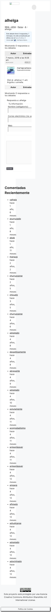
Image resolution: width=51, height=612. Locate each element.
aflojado (14, 504)
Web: (10, 125)
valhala (13, 199)
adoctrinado (16, 561)
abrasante (15, 371)
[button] (34, 7)
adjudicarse (15, 523)
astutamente (16, 409)
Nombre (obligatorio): (18, 107)
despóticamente (18, 352)
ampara (13, 485)
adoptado (14, 333)
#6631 (27, 62)
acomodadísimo (18, 428)
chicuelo (14, 295)
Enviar (9, 169)
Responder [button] (9, 62)
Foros (20, 27)
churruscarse (16, 276)
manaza (14, 257)
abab (12, 238)
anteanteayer (16, 447)
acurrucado (15, 218)
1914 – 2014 (10, 27)
